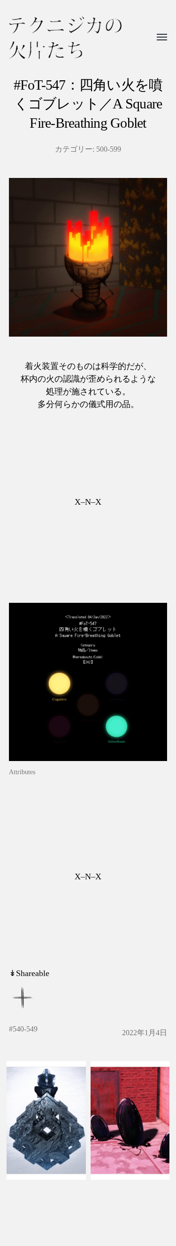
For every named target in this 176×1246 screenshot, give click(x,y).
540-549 (25, 1029)
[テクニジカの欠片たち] (65, 37)
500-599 (108, 149)
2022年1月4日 (144, 1033)
